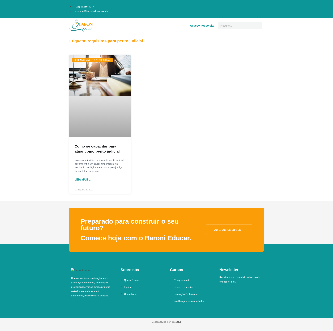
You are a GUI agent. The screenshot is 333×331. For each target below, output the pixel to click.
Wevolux (176, 321)
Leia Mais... (83, 179)
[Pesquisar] (258, 25)
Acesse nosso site (202, 25)
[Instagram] (261, 4)
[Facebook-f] (256, 4)
